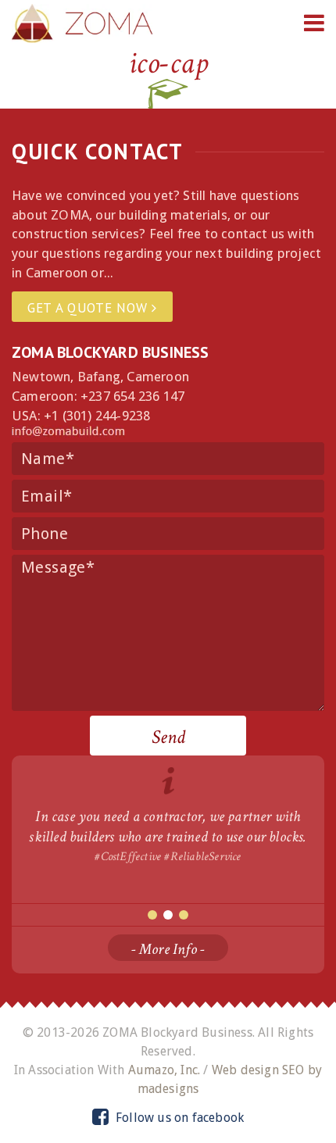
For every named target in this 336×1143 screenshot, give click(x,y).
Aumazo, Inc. (164, 1070)
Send (168, 737)
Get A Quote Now (89, 307)
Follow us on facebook (178, 1117)
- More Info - (168, 949)
